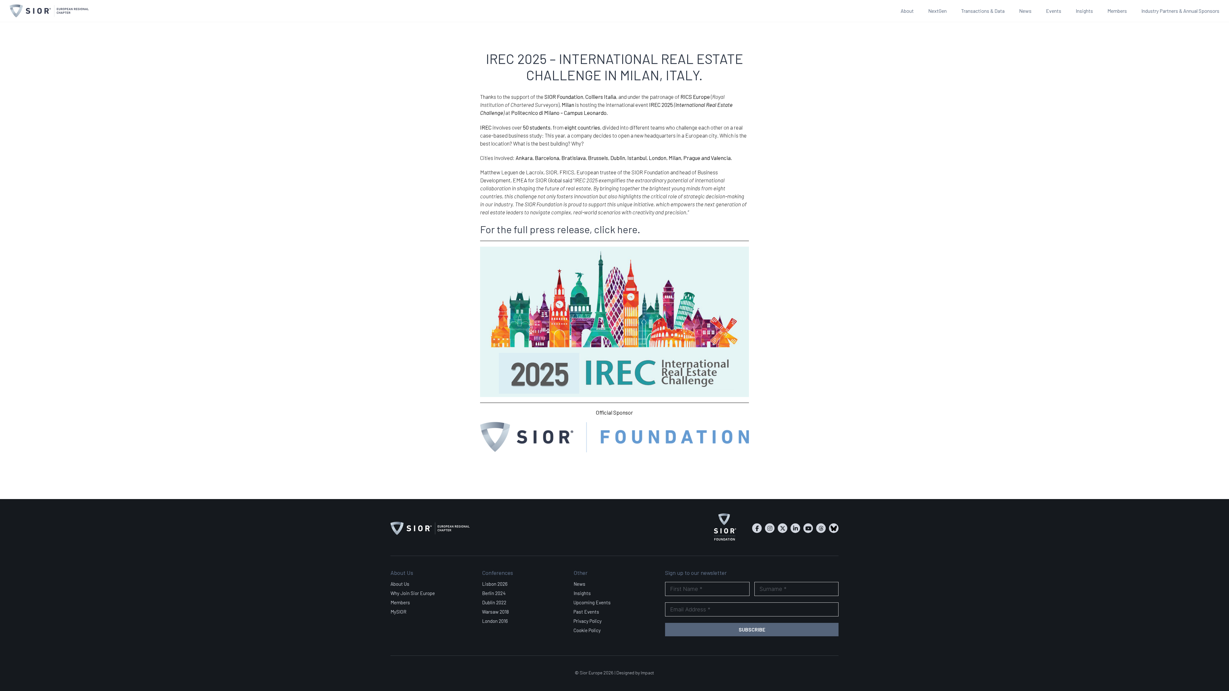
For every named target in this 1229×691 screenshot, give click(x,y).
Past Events (586, 612)
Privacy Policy (588, 621)
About (907, 11)
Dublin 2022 (494, 602)
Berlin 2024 (494, 593)
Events (1053, 11)
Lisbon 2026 (495, 584)
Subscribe (752, 629)
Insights (1084, 11)
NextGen (937, 11)
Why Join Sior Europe (412, 593)
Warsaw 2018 (495, 612)
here (627, 229)
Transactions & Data (983, 11)
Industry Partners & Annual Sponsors (1180, 11)
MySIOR (398, 612)
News (1025, 11)
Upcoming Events (592, 602)
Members (1117, 11)
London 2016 (495, 621)
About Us (399, 584)
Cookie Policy (587, 630)
